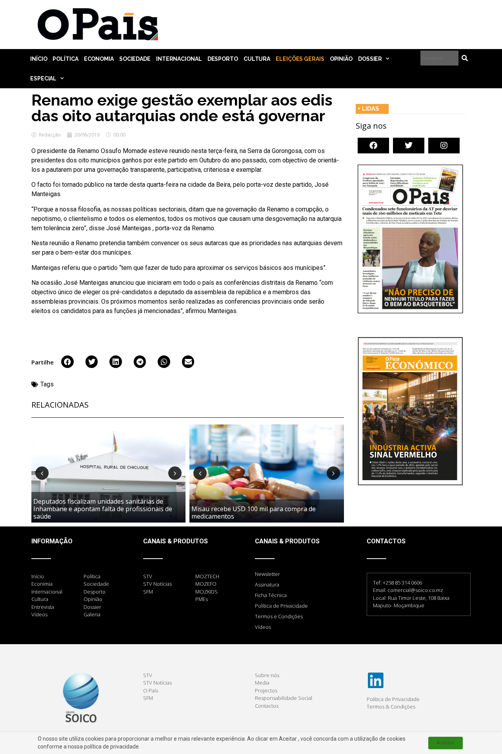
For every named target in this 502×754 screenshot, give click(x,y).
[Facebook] (373, 145)
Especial (43, 78)
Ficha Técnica (271, 595)
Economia (99, 59)
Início (38, 59)
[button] (67, 361)
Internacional (179, 59)
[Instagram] (444, 145)
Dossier (370, 59)
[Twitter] (408, 145)
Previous (42, 473)
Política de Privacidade (281, 605)
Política (65, 59)
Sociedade (135, 59)
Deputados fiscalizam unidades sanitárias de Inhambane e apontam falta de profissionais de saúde (102, 509)
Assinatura (267, 584)
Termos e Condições (279, 616)
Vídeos (263, 626)
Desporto (222, 59)
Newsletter (267, 573)
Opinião (341, 59)
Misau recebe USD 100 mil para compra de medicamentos (253, 512)
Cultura (257, 59)
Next (175, 473)
